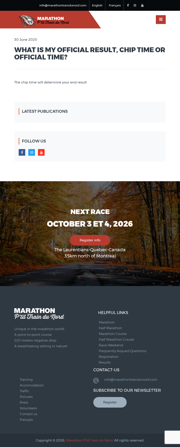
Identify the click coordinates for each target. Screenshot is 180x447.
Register (110, 402)
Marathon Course (113, 334)
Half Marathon (110, 328)
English (97, 5)
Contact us (28, 414)
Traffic (24, 391)
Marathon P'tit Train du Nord (89, 440)
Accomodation (32, 385)
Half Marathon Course (116, 339)
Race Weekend (111, 345)
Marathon (107, 322)
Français (115, 5)
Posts (24, 402)
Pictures (26, 397)
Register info (90, 240)
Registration (109, 357)
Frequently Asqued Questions (122, 351)
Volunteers (28, 408)
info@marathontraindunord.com (62, 5)
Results (105, 362)
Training (26, 379)
